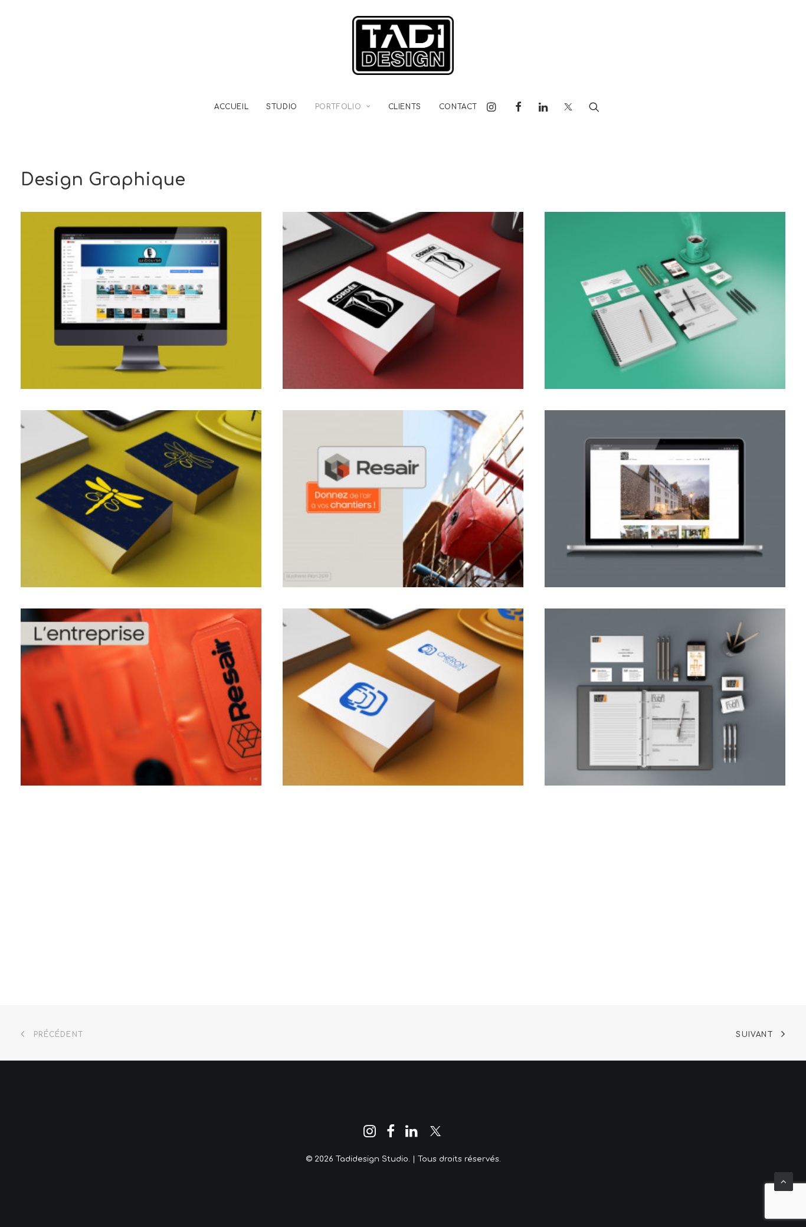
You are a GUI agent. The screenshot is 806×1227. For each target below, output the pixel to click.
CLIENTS (404, 107)
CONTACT (458, 107)
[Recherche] (590, 107)
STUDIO (281, 107)
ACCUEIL (231, 107)
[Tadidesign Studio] (403, 45)
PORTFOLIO (338, 107)
